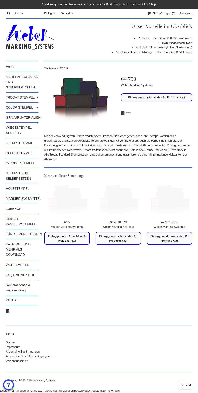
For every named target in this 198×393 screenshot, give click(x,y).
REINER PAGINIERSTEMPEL (21, 221)
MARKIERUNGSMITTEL (22, 199)
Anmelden (67, 13)
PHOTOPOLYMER (19, 153)
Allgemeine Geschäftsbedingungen (28, 356)
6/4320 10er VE (118, 222)
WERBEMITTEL (17, 265)
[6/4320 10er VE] (118, 200)
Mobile (163, 149)
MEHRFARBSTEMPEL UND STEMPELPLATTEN (22, 82)
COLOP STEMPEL (22, 107)
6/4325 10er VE (169, 222)
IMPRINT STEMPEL (20, 163)
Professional (136, 149)
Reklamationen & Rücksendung (18, 287)
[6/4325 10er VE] (169, 200)
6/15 (67, 222)
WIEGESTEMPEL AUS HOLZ (18, 130)
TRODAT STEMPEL (22, 97)
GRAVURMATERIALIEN (22, 119)
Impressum (13, 347)
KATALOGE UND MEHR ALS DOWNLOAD (18, 249)
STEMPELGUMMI (19, 143)
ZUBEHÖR (13, 209)
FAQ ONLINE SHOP (20, 275)
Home (10, 67)
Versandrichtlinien (17, 360)
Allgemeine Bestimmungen (23, 351)
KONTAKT (13, 300)
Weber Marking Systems (42, 380)
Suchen (10, 342)
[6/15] (67, 200)
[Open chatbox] (8, 384)
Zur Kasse (186, 13)
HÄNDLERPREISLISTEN (22, 234)
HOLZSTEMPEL (17, 189)
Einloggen (50, 13)
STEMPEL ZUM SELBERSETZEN (18, 175)
